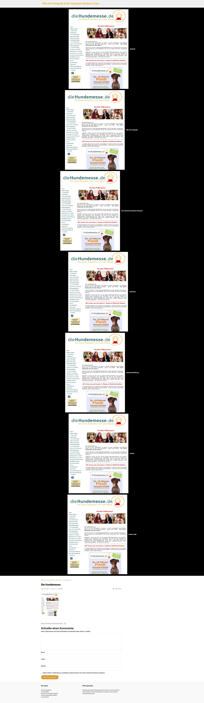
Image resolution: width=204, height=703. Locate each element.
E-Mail (43, 659)
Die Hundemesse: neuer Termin (54, 580)
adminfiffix (60, 588)
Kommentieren (118, 588)
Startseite (43, 580)
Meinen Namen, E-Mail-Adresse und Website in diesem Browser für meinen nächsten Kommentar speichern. (74, 673)
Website (43, 666)
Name (43, 652)
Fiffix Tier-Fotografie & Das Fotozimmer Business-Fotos (70, 3)
